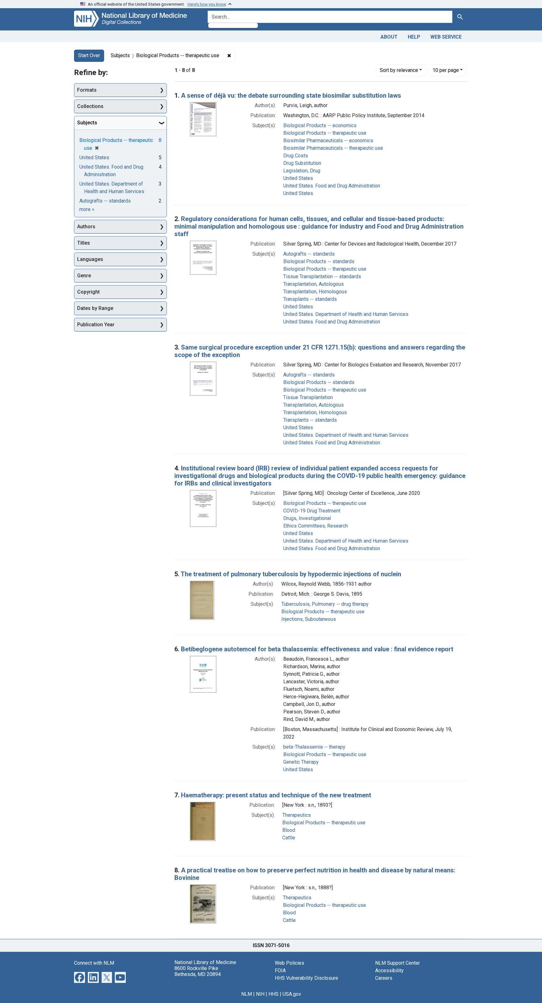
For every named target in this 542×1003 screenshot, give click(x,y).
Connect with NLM (94, 963)
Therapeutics (296, 815)
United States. (298, 193)
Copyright (88, 292)
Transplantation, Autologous (313, 284)
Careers (383, 978)
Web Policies (289, 963)
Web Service (446, 37)
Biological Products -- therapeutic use (324, 133)
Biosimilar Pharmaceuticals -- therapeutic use (333, 148)
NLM (246, 994)
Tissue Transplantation (308, 397)
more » (86, 209)
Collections (90, 106)
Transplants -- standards (310, 299)
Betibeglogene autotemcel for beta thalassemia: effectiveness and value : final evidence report (317, 649)
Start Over (89, 55)
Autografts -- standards (309, 254)
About (389, 37)
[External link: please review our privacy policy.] (79, 977)
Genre (84, 276)
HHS (273, 994)
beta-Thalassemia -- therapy (314, 747)
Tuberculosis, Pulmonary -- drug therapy (325, 604)
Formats (87, 90)
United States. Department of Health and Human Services (345, 314)
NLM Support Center (397, 963)
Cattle (288, 838)
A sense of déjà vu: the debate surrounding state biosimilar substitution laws (291, 95)
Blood (288, 830)
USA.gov (292, 994)
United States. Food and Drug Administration (331, 186)
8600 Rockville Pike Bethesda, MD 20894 (197, 971)
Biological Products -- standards (318, 261)
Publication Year (95, 325)
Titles (83, 243)
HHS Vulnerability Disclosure (306, 978)
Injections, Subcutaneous (308, 619)
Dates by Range (95, 308)
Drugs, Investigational (307, 518)
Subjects (87, 123)
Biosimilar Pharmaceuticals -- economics (328, 141)
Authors (86, 227)
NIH (260, 994)
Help (414, 37)
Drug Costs (295, 156)
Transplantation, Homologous (315, 292)
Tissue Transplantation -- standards (322, 276)
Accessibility (389, 970)
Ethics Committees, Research (315, 526)
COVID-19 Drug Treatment (311, 511)
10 (446, 70)
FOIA (280, 970)
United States (298, 178)
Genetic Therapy (301, 762)
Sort (399, 70)
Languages (90, 259)
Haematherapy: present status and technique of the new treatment (276, 795)
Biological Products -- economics (320, 125)
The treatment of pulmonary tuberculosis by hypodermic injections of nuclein (291, 574)
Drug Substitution (302, 163)
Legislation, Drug (301, 171)
